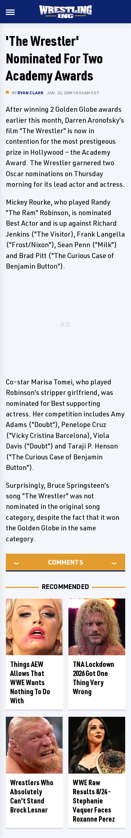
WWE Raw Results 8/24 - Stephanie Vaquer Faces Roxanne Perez (94, 800)
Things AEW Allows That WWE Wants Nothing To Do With (30, 682)
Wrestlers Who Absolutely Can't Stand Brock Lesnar (31, 796)
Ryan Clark (30, 92)
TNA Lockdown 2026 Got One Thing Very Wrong (93, 678)
